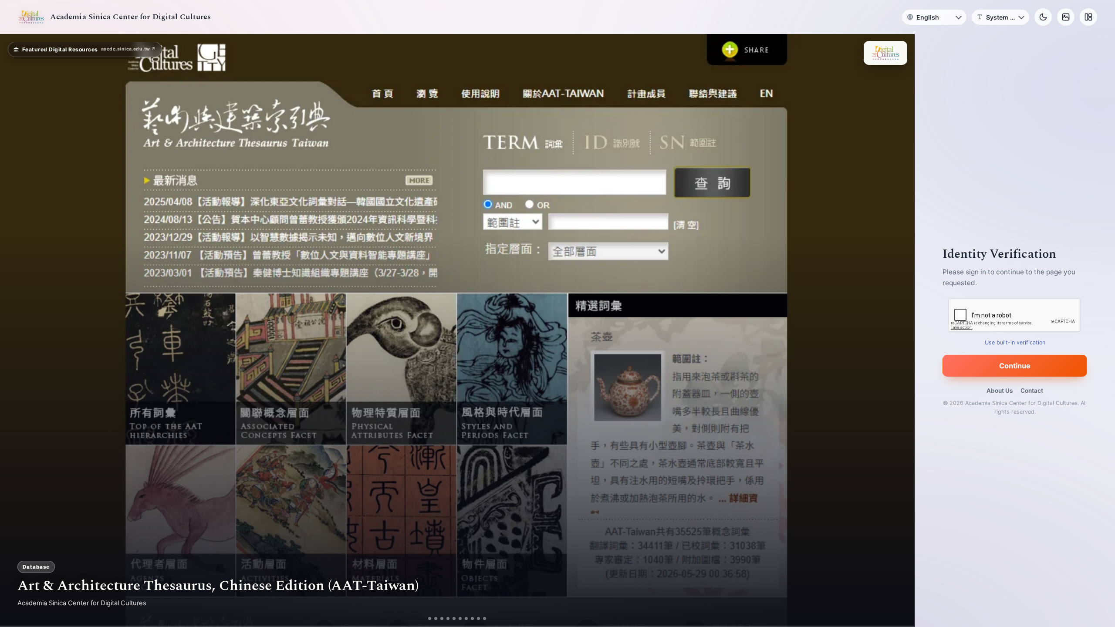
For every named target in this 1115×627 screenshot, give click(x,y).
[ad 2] (435, 618)
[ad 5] (454, 618)
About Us (1000, 390)
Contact (1031, 390)
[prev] (15, 330)
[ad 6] (460, 618)
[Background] (1066, 17)
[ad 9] (478, 618)
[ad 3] (441, 618)
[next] (898, 330)
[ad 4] (447, 618)
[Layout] (1088, 17)
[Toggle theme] (1043, 17)
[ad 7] (466, 618)
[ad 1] (429, 618)
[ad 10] (484, 618)
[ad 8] (472, 618)
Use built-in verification (1015, 342)
